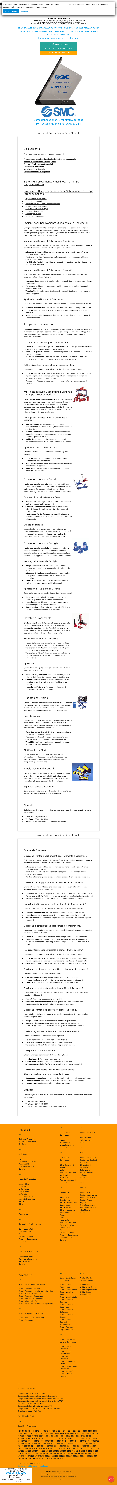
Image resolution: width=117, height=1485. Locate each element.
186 (45, 1446)
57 (66, 1433)
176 (93, 1443)
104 (22, 1439)
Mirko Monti (32, 1466)
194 (71, 1446)
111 (45, 1439)
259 (54, 1453)
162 (48, 1443)
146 (78, 1441)
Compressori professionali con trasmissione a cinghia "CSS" (41, 1399)
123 (82, 1439)
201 (94, 1446)
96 (79, 1436)
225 (97, 1449)
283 (56, 1456)
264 (71, 1453)
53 (56, 1433)
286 (67, 1456)
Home (21, 1159)
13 (38, 1431)
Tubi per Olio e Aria (26, 1256)
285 (63, 1456)
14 (40, 1431)
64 (83, 1433)
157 (32, 1443)
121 (75, 1439)
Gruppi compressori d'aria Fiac (29, 1411)
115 (57, 1439)
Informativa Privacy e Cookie (58, 1479)
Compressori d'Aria (26, 1196)
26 (69, 1431)
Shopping (21, 1466)
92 (69, 1436)
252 (29, 1453)
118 (66, 1439)
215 (63, 1449)
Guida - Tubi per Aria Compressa (31, 1318)
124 (85, 1439)
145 (74, 1441)
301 (40, 1459)
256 (43, 1453)
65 (86, 1433)
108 (35, 1439)
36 (94, 1431)
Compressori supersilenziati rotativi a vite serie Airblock (39, 1409)
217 (70, 1449)
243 (78, 1451)
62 (78, 1433)
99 (87, 1436)
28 (74, 1431)
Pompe (62, 1167)
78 (35, 1436)
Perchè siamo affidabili (58, 44)
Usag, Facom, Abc (87, 1205)
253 (33, 1453)
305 (54, 1459)
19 (52, 1431)
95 (77, 1436)
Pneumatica (23, 1214)
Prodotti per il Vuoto (88, 1157)
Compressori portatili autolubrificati (31, 1393)
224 (94, 1449)
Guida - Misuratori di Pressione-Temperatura (36, 1304)
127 (95, 1439)
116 (60, 1439)
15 (43, 1431)
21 (56, 1431)
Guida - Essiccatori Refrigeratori (31, 1296)
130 (25, 1441)
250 (22, 1453)
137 (48, 1441)
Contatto (22, 1169)
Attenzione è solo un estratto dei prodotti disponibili (58, 171)
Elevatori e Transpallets (34, 211)
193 (67, 1446)
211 (50, 1449)
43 (31, 1433)
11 (34, 1431)
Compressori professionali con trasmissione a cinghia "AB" (40, 1401)
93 (72, 1436)
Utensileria (84, 1163)
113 (51, 1439)
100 (89, 1436)
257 (47, 1453)
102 (96, 1436)
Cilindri (21, 1204)
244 (82, 1451)
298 (29, 1459)
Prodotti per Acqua (87, 1133)
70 (98, 1433)
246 (89, 1451)
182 (31, 1446)
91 (67, 1436)
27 (71, 1431)
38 (19, 1433)
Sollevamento (65, 1213)
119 (69, 1439)
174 (87, 1443)
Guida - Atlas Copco (88, 1287)
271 (96, 1453)
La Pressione (24, 1191)
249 (19, 1453)
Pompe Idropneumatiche (34, 201)
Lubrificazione (65, 1175)
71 (18, 1436)
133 (35, 1441)
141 (61, 1441)
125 (89, 1439)
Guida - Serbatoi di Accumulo (30, 1294)
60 (73, 1433)
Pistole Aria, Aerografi (68, 1180)
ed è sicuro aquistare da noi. (58, 48)
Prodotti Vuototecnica (88, 1195)
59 (71, 1433)
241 (71, 1451)
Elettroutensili (85, 1165)
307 (61, 1459)
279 (42, 1456)
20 (54, 1431)
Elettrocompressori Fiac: (27, 1389)
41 (26, 1433)
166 (61, 1443)
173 (84, 1443)
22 (59, 1431)
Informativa (25, 11)
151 (94, 1441)
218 (73, 1449)
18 (49, 1431)
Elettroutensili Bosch (88, 1207)
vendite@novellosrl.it (39, 1101)
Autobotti (83, 1175)
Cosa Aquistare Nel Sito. (58, 53)
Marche (83, 1187)
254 (36, 1453)
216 (66, 1449)
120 (72, 1439)
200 (91, 1446)
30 (79, 1431)
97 (82, 1436)
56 (63, 1433)
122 (79, 1439)
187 (48, 1446)
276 (32, 1456)
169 (71, 1443)
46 (38, 1433)
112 (48, 1439)
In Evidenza (23, 1154)
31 (81, 1431)
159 (38, 1443)
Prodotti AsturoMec (87, 1197)
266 (78, 1453)
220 (80, 1449)
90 (65, 1436)
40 (24, 1433)
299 (33, 1459)
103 (19, 1439)
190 (58, 1446)
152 (97, 1441)
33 (86, 1431)
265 (75, 1453)
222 (87, 1449)
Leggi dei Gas (24, 1184)
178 (19, 1446)
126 (92, 1439)
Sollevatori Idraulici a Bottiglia (36, 209)
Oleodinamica (65, 1193)
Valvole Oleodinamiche (68, 1203)
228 (26, 1451)
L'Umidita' (22, 1186)
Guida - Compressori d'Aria (29, 1289)
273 (22, 1456)
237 (57, 1451)
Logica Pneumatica (67, 1145)
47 (41, 1433)
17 (47, 1431)
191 (61, 1446)
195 (74, 1446)
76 (30, 1436)
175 (90, 1443)
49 (46, 1433)
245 (85, 1451)
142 (64, 1441)
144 (71, 1441)
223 (90, 1449)
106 (29, 1439)
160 (42, 1443)
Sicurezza (84, 1167)
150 (91, 1441)
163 (51, 1443)
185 (41, 1446)
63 (81, 1433)
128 (19, 1441)
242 (75, 1451)
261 (61, 1453)
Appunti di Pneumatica (27, 1179)
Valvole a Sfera (24, 1261)
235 (50, 1451)
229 (29, 1451)
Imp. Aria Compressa (27, 1199)
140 (58, 1441)
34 (89, 1431)
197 (81, 1446)
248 (96, 1451)
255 (40, 1453)
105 (25, 1439)
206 (33, 1449)
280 (46, 1456)
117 (63, 1439)
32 (84, 1431)
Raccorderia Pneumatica (28, 1259)
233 (43, 1451)
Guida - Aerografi (66, 1371)
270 (92, 1453)
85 (52, 1436)
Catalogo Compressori (27, 1161)
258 (50, 1453)
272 (19, 1456)
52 (53, 1433)
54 (58, 1433)
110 (42, 1439)
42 (28, 1433)
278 (39, 1456)
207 (36, 1449)
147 (81, 1441)
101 (93, 1436)
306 (57, 1459)
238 (61, 1451)
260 (57, 1453)
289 (77, 1456)
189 (54, 1446)
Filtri (20, 1234)
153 (19, 1443)
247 (92, 1451)
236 (54, 1451)
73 (23, 1436)
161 (45, 1443)
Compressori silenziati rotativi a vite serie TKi (35, 1406)
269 (89, 1453)
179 (22, 1446)
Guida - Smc (85, 1285)
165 (58, 1443)
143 (68, 1441)
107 (32, 1439)
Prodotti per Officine (33, 214)
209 (43, 1449)
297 (26, 1459)
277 (36, 1456)
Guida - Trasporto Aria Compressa (32, 1314)
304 (50, 1459)
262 (64, 1453)
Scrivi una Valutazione (27, 1139)
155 (25, 1443)
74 (25, 1436)
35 (91, 1431)
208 (40, 1449)
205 (29, 1449)
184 (38, 1446)
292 (88, 1456)
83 (47, 1436)
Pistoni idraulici (23, 1416)
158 (35, 1443)
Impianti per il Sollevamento (36, 199)
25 (66, 1431)
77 (32, 1436)
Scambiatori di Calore (68, 1173)
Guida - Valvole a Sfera (68, 1290)
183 (35, 1446)
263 (68, 1453)
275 (29, 1456)
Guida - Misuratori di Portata (29, 1301)
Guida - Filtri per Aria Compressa (31, 1299)
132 (32, 1441)
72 (21, 1436)
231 (36, 1451)
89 (62, 1436)
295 (19, 1459)
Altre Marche (85, 1210)
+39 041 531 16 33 (41, 1104)
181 (28, 1446)
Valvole (21, 1201)
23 (61, 1431)
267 (82, 1453)
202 (19, 1449)
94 (74, 1436)
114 (54, 1439)
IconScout (44, 1466)
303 (47, 1459)
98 (84, 1436)
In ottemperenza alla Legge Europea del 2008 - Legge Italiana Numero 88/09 (58, 1476)
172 (81, 1443)
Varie (82, 1153)
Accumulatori (65, 1177)
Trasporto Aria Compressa (29, 1251)
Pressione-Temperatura (28, 1239)
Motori (62, 1170)
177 (97, 1443)
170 (74, 1443)
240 (68, 1451)
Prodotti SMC (24, 1164)
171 (78, 1443)
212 (53, 1449)
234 (47, 1451)
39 (21, 1433)
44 (33, 1433)
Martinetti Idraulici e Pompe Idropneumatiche (42, 204)
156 (29, 1443)
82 (45, 1436)
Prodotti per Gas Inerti (88, 1160)
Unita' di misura (25, 1189)
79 (37, 1436)
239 (64, 1451)
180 (25, 1446)
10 (31, 1431)
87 (57, 1436)
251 (26, 1453)
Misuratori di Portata (26, 1236)
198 (84, 1446)
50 (48, 1433)
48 (43, 1433)
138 (51, 1441)
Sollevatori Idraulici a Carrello (36, 206)
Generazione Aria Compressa (30, 1224)
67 (91, 1433)
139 (55, 1441)
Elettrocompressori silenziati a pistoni (32, 1403)
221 (83, 1449)
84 (50, 1436)
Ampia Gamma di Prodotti (35, 216)
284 (60, 1456)
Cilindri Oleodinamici (67, 1210)
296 (22, 1459)
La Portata (23, 1194)
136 (45, 1441)
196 (77, 1446)
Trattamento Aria (25, 1231)
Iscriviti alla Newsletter (27, 1141)
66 (88, 1433)
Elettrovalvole (65, 1143)
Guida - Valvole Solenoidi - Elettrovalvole (65, 1322)
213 (57, 1449)
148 (84, 1441)
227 (22, 1451)
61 (76, 1433)
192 (64, 1446)
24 (64, 1431)
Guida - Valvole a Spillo (68, 1297)
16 (45, 1431)
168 (68, 1443)
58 (68, 1433)
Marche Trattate (66, 1237)
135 (42, 1441)
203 (22, 1449)
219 (76, 1449)
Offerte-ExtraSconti (26, 1166)
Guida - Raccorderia (26, 1320)
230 (33, 1451)
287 (70, 1456)
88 (59, 1436)
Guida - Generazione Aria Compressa (33, 1284)
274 (25, 1456)
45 (36, 1433)
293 (91, 1456)
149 (87, 1441)
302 (43, 1459)
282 (53, 1456)
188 (51, 1446)
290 (81, 1456)
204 (26, 1449)
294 (95, 1456)
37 (96, 1431)
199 (87, 1446)
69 (95, 1433)
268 (85, 1453)
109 (38, 1439)
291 (84, 1456)
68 (93, 1433)
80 (40, 1436)
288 (74, 1456)
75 (28, 1436)
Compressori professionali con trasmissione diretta (37, 1396)
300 (36, 1459)
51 (51, 1433)
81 (42, 1436)
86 (55, 1436)
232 (40, 1451)
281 (49, 1456)
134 (38, 1441)
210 (47, 1449)
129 (22, 1441)
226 (19, 1451)
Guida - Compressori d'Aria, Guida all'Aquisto (36, 1291)
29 (76, 1431)
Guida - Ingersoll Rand (88, 1290)
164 (55, 1443)
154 (22, 1443)
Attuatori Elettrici (86, 1173)
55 (61, 1433)
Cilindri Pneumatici (67, 1165)
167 (65, 1443)
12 (36, 1431)
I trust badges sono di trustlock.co (31, 1463)
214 (60, 1449)
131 (29, 1441)
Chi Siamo (23, 1144)
